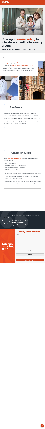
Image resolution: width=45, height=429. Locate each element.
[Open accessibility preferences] (42, 425)
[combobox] (30, 245)
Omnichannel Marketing (29, 49)
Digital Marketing (17, 49)
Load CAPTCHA (30, 254)
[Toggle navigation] (42, 2)
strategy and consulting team (14, 158)
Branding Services (6, 49)
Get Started (29, 260)
